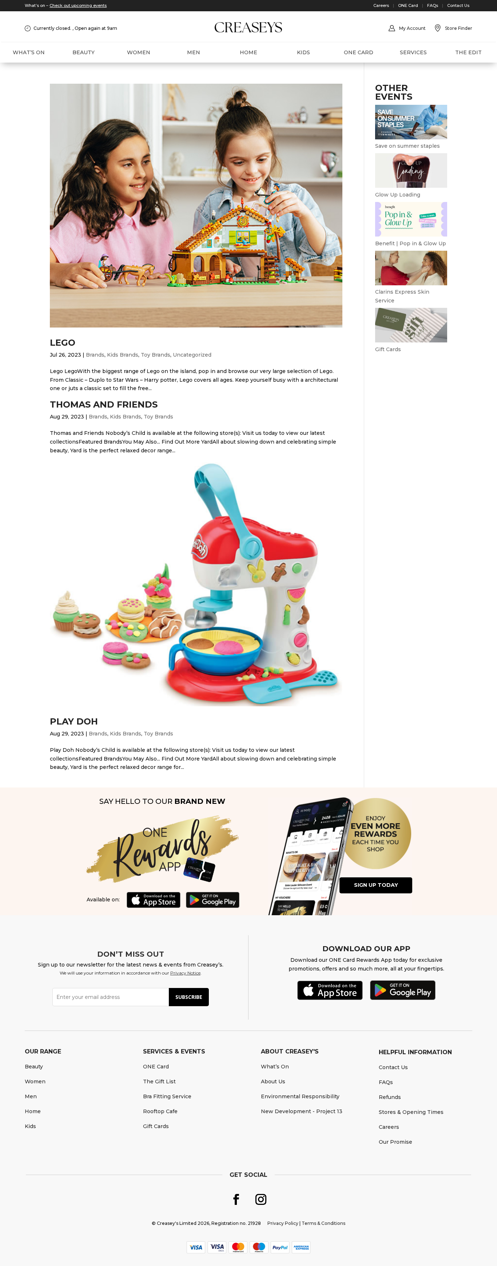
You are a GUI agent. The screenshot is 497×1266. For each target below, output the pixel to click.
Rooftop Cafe (160, 1111)
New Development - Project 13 (301, 1111)
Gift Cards (388, 349)
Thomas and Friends (104, 404)
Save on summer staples (407, 146)
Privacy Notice (185, 973)
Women (138, 52)
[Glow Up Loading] (411, 186)
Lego (62, 342)
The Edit (468, 52)
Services (413, 52)
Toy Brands (155, 355)
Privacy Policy (282, 1223)
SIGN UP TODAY (376, 885)
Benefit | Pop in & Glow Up (410, 243)
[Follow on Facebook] (236, 1199)
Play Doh (74, 721)
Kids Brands (122, 355)
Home (248, 52)
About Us (273, 1081)
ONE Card (408, 5)
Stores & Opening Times (411, 1112)
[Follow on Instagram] (261, 1199)
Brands (95, 355)
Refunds (390, 1097)
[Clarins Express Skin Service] (411, 283)
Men (193, 52)
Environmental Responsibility (300, 1096)
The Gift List (159, 1081)
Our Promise (395, 1142)
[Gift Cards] (411, 340)
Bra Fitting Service (167, 1096)
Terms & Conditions (323, 1223)
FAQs (432, 5)
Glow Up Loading (397, 194)
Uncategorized (192, 355)
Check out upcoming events (78, 5)
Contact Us (458, 5)
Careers (381, 5)
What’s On (29, 52)
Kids (303, 52)
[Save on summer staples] (411, 137)
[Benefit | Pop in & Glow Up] (411, 234)
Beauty (83, 52)
